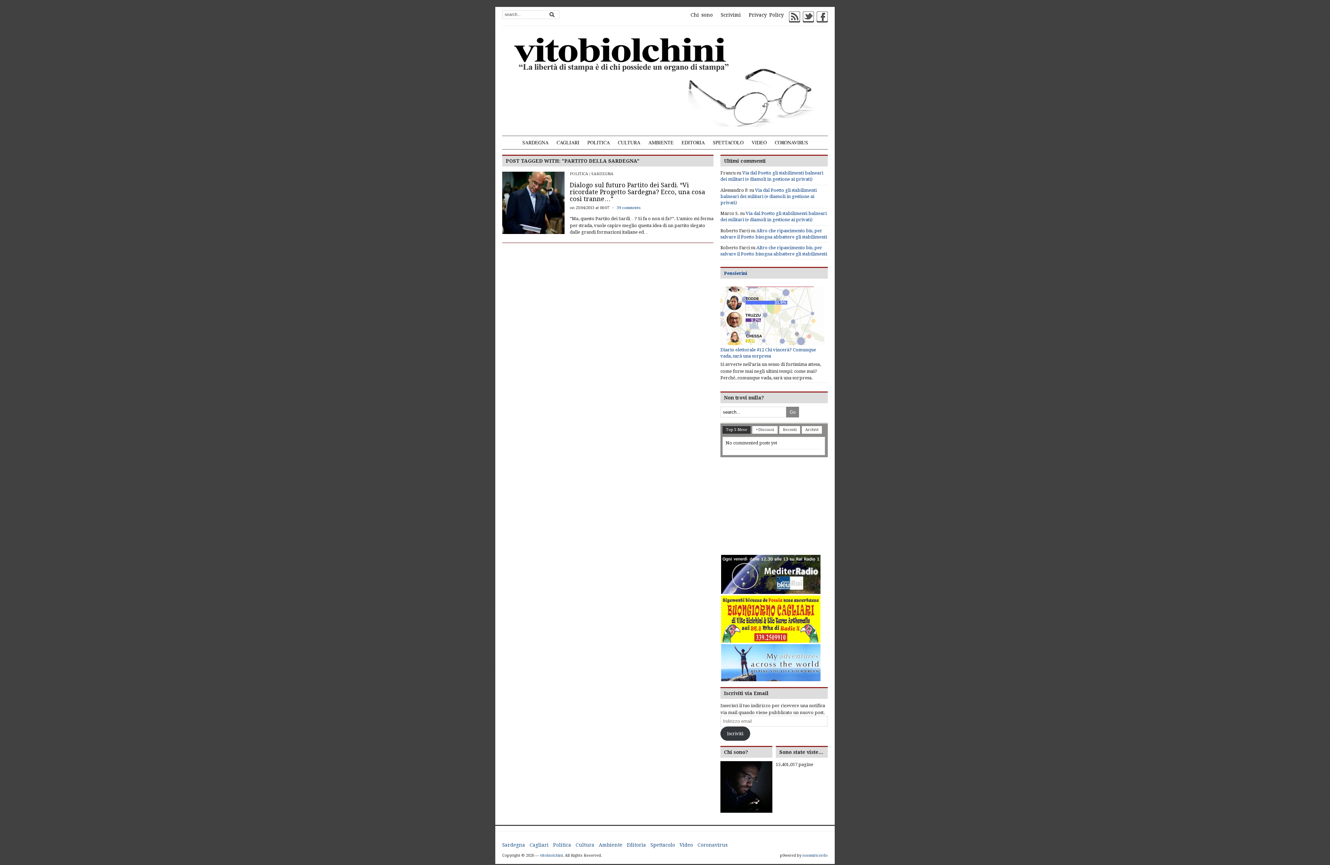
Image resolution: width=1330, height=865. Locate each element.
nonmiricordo (815, 855)
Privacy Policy (766, 15)
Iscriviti (735, 733)
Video (759, 142)
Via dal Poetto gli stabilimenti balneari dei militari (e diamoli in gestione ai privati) (768, 196)
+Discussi (765, 429)
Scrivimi (731, 15)
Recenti (790, 429)
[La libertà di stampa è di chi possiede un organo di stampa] (665, 81)
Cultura (629, 142)
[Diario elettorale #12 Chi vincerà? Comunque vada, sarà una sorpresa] (772, 316)
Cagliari (568, 142)
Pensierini (735, 273)
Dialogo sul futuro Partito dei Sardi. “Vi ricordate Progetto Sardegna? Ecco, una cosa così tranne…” (637, 191)
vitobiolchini (551, 855)
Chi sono (702, 15)
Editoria (693, 142)
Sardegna (535, 142)
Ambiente (661, 142)
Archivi (811, 429)
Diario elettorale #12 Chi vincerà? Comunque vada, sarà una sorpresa (768, 353)
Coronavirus (791, 142)
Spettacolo (728, 142)
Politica (598, 142)
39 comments (629, 208)
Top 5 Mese (736, 429)
